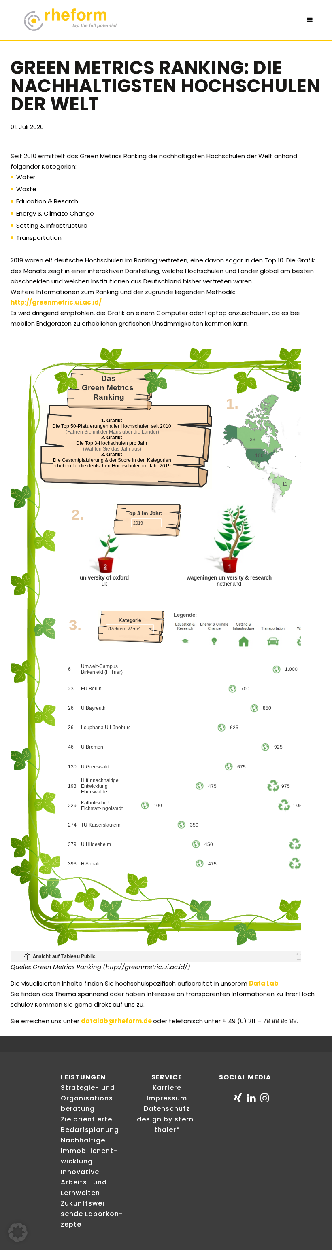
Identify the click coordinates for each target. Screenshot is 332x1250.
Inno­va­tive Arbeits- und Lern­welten (84, 1182)
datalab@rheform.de (116, 1021)
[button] (18, 1232)
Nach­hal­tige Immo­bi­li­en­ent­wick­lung (89, 1151)
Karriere (167, 1087)
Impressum (167, 1098)
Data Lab (264, 983)
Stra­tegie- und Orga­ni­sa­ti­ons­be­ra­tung (89, 1098)
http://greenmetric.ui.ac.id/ (56, 302)
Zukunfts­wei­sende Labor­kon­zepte (92, 1214)
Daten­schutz (167, 1108)
